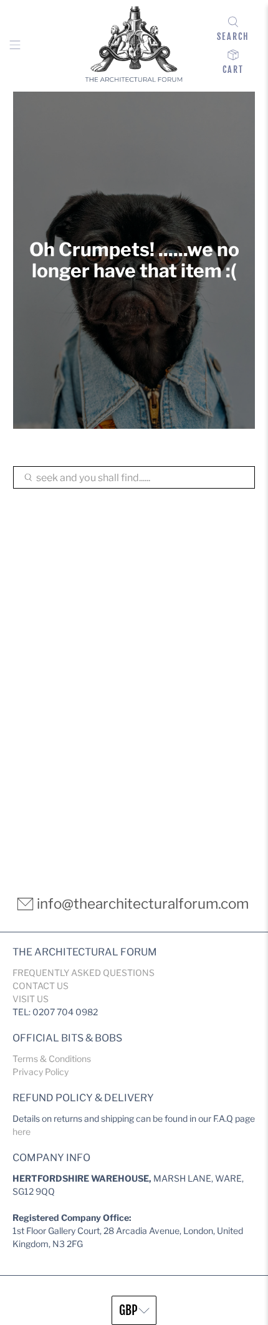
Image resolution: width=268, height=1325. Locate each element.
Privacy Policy (40, 1071)
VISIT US (30, 998)
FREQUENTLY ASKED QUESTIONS (83, 972)
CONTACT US (40, 985)
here (21, 1131)
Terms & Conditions (51, 1058)
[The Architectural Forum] (134, 45)
